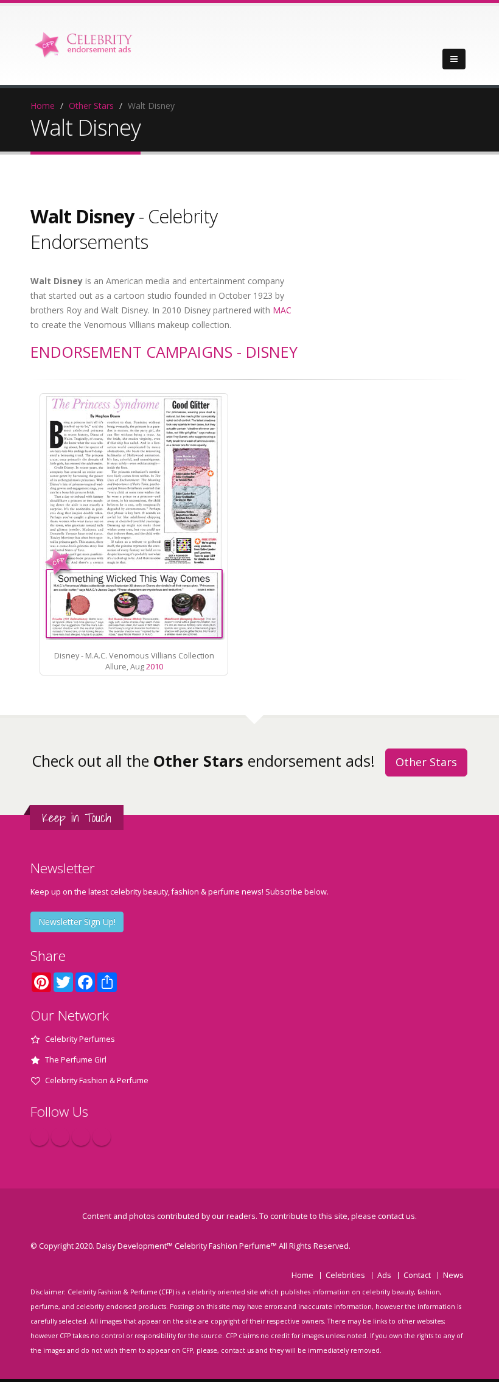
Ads (384, 1275)
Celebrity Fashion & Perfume (96, 1080)
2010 (154, 666)
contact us (396, 1216)
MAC (282, 310)
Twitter (60, 1137)
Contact (417, 1275)
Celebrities (345, 1275)
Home (42, 105)
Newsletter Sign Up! (77, 921)
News (453, 1275)
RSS (101, 1137)
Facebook (39, 1137)
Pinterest (81, 1137)
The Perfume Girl (75, 1060)
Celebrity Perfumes (80, 1039)
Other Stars (91, 105)
